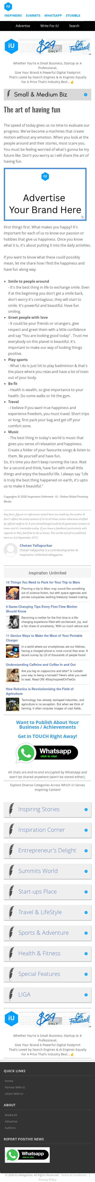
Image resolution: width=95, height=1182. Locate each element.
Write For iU (49, 25)
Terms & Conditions (74, 1175)
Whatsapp (53, 15)
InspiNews (13, 15)
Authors (10, 1128)
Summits (33, 15)
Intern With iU (14, 1094)
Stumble (73, 15)
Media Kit (11, 1115)
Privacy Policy (48, 1180)
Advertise (23, 25)
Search (74, 25)
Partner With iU (15, 1087)
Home (9, 1081)
